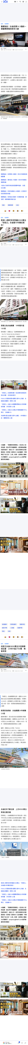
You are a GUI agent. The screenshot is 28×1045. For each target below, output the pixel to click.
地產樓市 (7, 23)
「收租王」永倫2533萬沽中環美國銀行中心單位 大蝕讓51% (14, 411)
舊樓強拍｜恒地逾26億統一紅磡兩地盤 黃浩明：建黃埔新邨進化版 (14, 198)
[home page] (5, 2)
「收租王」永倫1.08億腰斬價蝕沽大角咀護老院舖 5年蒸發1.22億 (13, 405)
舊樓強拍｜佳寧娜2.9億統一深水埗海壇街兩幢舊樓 (14, 175)
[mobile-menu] (2, 2)
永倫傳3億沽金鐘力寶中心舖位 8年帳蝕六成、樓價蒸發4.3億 (14, 417)
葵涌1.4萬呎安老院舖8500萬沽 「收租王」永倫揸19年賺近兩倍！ (14, 884)
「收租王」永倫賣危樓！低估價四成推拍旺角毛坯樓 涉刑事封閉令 (13, 394)
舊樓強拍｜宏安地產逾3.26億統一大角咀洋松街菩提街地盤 (14, 192)
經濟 (2, 23)
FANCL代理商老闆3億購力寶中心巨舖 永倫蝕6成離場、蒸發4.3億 (13, 400)
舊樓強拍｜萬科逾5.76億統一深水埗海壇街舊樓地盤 (14, 181)
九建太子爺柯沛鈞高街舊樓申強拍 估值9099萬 (13, 187)
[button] (26, 49)
